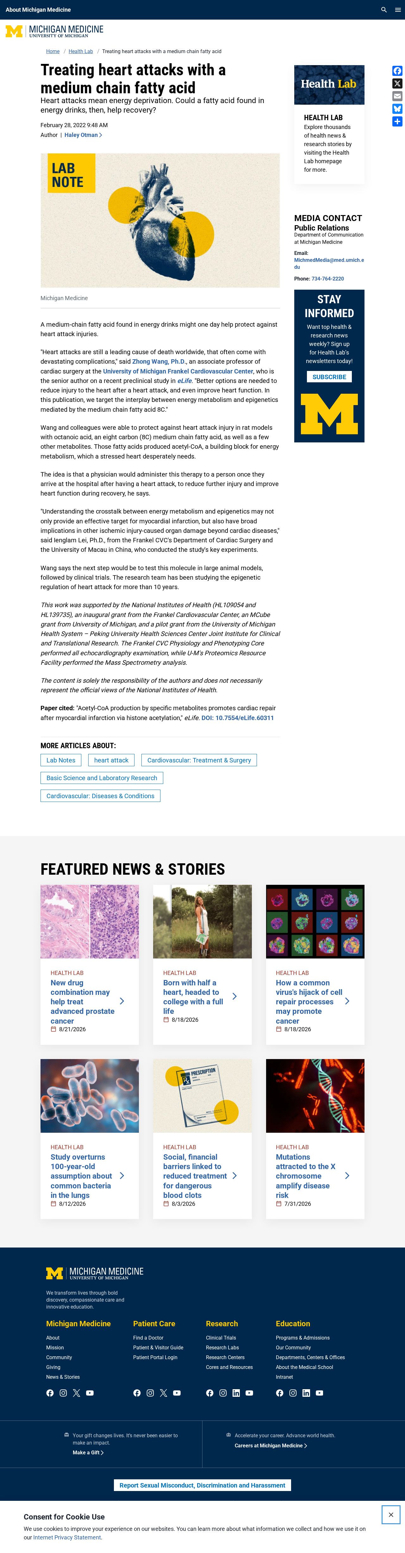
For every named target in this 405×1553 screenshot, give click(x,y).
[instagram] (63, 1393)
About (52, 1338)
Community (59, 1357)
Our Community (293, 1348)
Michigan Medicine (78, 1323)
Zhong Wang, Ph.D (158, 361)
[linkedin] (236, 1393)
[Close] (391, 1515)
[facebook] (50, 1393)
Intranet (284, 1377)
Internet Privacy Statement (67, 1537)
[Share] (397, 121)
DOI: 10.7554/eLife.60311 (238, 718)
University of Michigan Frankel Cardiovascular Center (178, 371)
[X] (397, 83)
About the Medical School (304, 1367)
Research (222, 1323)
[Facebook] (397, 71)
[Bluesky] (397, 108)
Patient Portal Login (155, 1357)
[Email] (397, 96)
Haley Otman (81, 135)
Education (293, 1323)
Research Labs (222, 1348)
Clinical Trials (221, 1338)
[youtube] (90, 1393)
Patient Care (154, 1323)
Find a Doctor (148, 1338)
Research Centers (225, 1357)
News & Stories (63, 1377)
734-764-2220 (328, 279)
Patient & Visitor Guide (158, 1348)
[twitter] (76, 1393)
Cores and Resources (229, 1367)
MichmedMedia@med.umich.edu (329, 263)
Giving (53, 1367)
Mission (55, 1348)
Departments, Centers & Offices (310, 1357)
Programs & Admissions (303, 1338)
